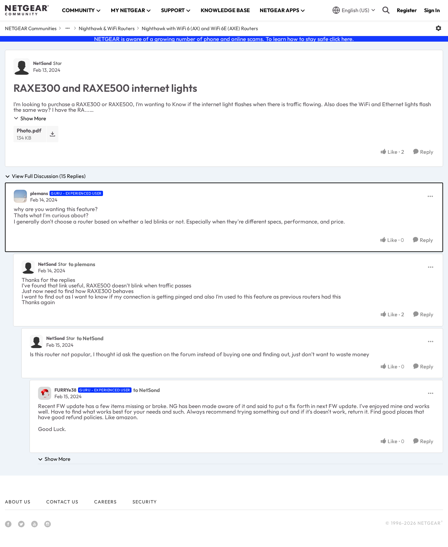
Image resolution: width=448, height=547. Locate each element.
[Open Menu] (438, 28)
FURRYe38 (65, 390)
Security (144, 502)
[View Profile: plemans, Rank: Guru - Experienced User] (20, 196)
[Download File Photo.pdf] (52, 134)
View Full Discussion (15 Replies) (49, 176)
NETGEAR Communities (30, 28)
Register (407, 10)
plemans (39, 193)
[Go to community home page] (27, 10)
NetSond (42, 63)
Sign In (432, 10)
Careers (105, 502)
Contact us (62, 502)
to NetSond (90, 338)
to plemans (82, 264)
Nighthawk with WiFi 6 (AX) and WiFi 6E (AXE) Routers (200, 28)
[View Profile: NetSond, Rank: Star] (21, 66)
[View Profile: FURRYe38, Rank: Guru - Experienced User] (44, 393)
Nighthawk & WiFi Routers (106, 28)
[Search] (386, 10)
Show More (33, 118)
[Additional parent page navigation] (67, 28)
